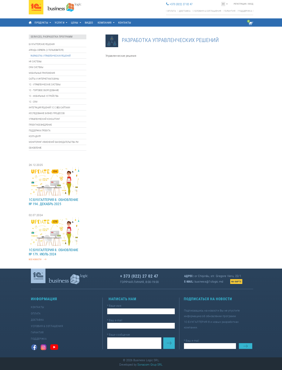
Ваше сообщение (118, 334)
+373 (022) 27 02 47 (181, 4)
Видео (89, 22)
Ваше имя (114, 305)
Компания (105, 22)
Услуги (59, 22)
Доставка (184, 11)
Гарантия (229, 11)
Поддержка (245, 11)
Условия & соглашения (207, 11)
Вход (250, 4)
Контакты (124, 22)
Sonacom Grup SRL (150, 364)
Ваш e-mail (114, 320)
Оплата (171, 11)
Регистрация (240, 4)
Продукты (41, 22)
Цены (74, 22)
